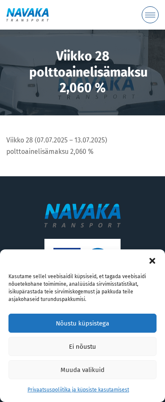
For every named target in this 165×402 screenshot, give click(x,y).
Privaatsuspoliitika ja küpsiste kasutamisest (78, 390)
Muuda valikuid (82, 370)
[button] (152, 260)
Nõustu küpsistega (82, 323)
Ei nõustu (82, 346)
